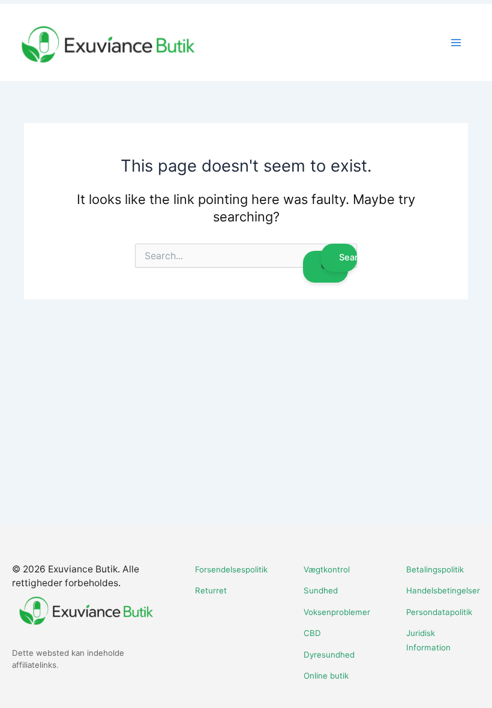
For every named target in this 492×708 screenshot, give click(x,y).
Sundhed (321, 590)
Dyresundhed (329, 654)
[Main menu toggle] (456, 42)
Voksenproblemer (337, 612)
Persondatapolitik (439, 612)
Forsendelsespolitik (231, 569)
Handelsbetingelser (443, 590)
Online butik (326, 675)
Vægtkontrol (327, 569)
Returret (211, 590)
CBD (312, 633)
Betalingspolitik (435, 569)
